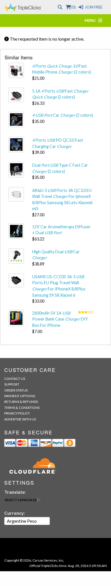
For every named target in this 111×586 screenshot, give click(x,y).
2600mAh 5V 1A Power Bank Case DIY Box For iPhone (60, 319)
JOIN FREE (93, 7)
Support (11, 384)
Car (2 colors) (62, 115)
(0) (73, 7)
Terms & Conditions (22, 407)
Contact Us (14, 378)
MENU (91, 20)
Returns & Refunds (21, 401)
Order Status (16, 390)
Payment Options (19, 396)
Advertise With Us (20, 419)
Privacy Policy (17, 413)
